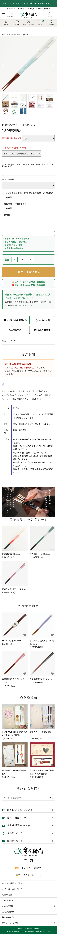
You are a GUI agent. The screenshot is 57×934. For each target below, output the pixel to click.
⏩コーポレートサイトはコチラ (28, 868)
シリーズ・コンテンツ (12, 889)
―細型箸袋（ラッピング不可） (15, 204)
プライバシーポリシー (11, 923)
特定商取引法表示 (10, 917)
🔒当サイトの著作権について (28, 875)
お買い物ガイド (9, 894)
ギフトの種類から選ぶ (12, 883)
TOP (4, 34)
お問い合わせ (8, 911)
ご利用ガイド (7, 900)
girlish (25, 34)
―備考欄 (6, 215)
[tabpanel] (28, 64)
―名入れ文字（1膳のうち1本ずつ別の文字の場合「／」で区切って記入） (28, 165)
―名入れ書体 (8, 179)
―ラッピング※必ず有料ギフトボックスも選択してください (27, 193)
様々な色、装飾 (14, 34)
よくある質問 (7, 906)
